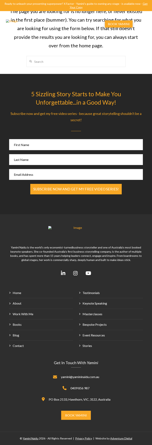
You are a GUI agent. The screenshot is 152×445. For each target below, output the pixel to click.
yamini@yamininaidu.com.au (80, 377)
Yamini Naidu (30, 438)
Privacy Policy (83, 438)
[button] (89, 24)
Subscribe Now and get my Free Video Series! (76, 189)
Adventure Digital (121, 438)
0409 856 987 (79, 388)
